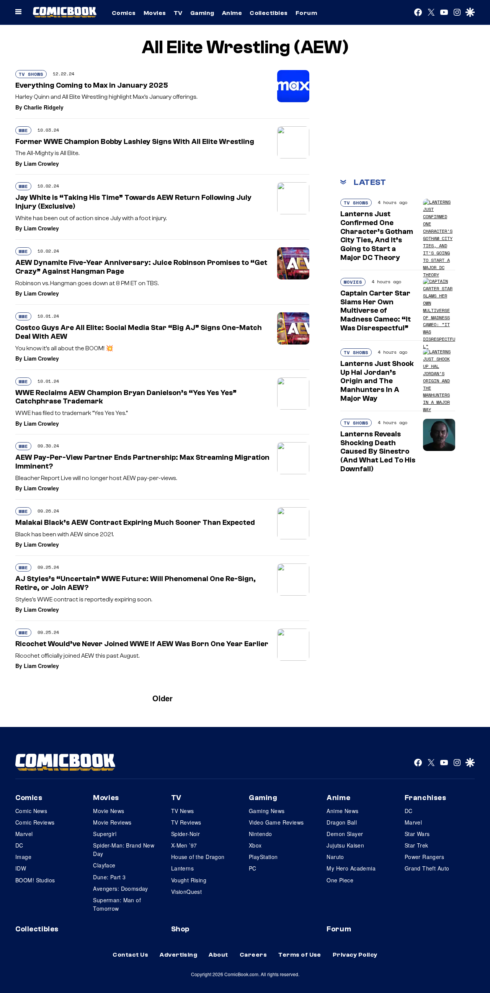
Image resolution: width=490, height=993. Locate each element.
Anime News (342, 811)
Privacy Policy (355, 954)
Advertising (178, 954)
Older (162, 698)
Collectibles (269, 13)
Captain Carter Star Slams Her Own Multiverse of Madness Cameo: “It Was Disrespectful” (375, 310)
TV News (182, 811)
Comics (124, 13)
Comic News (31, 811)
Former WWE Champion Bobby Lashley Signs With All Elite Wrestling (134, 141)
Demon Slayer (345, 834)
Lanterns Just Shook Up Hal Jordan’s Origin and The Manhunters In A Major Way (377, 381)
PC (252, 868)
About (218, 954)
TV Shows (31, 74)
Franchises (425, 798)
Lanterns (182, 868)
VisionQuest (186, 891)
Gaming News (267, 811)
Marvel (24, 834)
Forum (306, 13)
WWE (23, 130)
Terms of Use (299, 954)
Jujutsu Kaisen (345, 845)
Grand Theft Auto (427, 868)
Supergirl (104, 834)
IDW (20, 868)
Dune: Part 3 (109, 877)
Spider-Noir (185, 834)
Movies (155, 13)
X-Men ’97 (184, 845)
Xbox (255, 845)
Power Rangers (424, 857)
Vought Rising (188, 880)
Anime (232, 13)
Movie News (108, 811)
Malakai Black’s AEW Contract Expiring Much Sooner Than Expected (135, 522)
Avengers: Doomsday (120, 888)
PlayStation (263, 857)
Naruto (335, 857)
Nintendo (260, 834)
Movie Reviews (112, 822)
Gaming (202, 13)
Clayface (104, 865)
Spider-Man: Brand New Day (123, 849)
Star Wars (417, 834)
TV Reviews (186, 822)
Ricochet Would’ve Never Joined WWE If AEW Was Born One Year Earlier (141, 644)
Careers (253, 954)
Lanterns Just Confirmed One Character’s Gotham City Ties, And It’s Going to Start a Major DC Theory (376, 236)
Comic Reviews (34, 822)
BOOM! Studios (35, 880)
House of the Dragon (198, 857)
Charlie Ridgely (44, 107)
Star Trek (416, 845)
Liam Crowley (41, 163)
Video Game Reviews (276, 822)
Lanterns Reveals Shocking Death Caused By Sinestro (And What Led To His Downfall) (377, 451)
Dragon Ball (342, 822)
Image (23, 857)
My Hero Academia (351, 868)
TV (178, 13)
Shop (180, 929)
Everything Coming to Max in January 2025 (91, 85)
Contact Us (130, 954)
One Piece (340, 880)
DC (19, 845)
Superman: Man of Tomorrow (117, 904)
